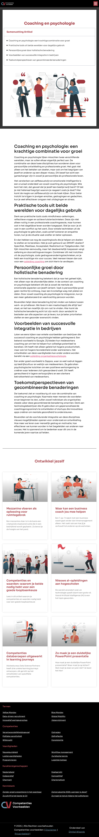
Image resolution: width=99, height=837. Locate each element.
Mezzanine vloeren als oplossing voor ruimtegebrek (21, 512)
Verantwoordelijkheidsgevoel (16, 732)
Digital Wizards (77, 831)
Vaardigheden (10, 746)
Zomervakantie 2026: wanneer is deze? (69, 792)
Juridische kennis (59, 756)
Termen (6, 706)
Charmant (7, 780)
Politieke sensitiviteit (12, 736)
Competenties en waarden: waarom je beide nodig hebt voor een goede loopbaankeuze (24, 585)
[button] (95, 3)
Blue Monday (57, 712)
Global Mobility (58, 716)
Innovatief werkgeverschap (15, 720)
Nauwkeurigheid (10, 752)
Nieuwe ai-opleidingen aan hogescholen (71, 582)
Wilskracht (7, 740)
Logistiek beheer (59, 760)
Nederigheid (8, 772)
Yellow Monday (9, 712)
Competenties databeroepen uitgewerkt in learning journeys (24, 656)
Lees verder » (12, 536)
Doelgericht (56, 772)
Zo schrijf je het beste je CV (15, 796)
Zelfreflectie (57, 736)
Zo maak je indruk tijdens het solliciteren (69, 796)
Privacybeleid (22, 833)
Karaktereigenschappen (15, 766)
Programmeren (9, 760)
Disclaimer (51, 829)
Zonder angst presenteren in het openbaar (22, 792)
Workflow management (62, 752)
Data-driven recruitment (14, 716)
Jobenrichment (58, 720)
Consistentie (57, 740)
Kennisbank (9, 786)
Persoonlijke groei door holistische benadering (31, 50)
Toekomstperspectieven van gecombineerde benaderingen (37, 60)
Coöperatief (8, 776)
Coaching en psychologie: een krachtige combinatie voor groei (39, 40)
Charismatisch (58, 780)
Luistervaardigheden (12, 756)
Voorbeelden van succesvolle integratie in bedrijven (34, 55)
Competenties (10, 726)
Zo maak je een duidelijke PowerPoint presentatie (73, 654)
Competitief (57, 776)
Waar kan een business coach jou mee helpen (71, 510)
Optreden (56, 732)
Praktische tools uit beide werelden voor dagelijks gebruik (37, 45)
